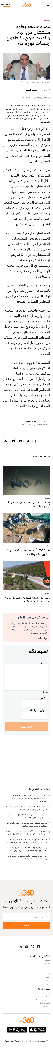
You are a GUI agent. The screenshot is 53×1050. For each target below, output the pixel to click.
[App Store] (37, 1029)
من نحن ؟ (46, 993)
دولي (48, 984)
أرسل (26, 925)
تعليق (43, 662)
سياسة (47, 20)
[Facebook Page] (38, 946)
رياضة (48, 977)
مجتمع (47, 967)
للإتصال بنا (46, 1006)
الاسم (43, 697)
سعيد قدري (31, 90)
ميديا (48, 974)
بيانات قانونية (45, 1003)
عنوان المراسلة (38, 710)
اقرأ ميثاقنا (43, 638)
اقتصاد (47, 963)
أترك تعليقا (26, 726)
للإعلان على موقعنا (43, 1000)
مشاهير (47, 980)
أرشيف (47, 1010)
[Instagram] (14, 946)
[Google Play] (17, 1029)
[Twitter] (32, 946)
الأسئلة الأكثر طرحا (43, 996)
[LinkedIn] (20, 946)
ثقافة (48, 970)
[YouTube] (26, 946)
